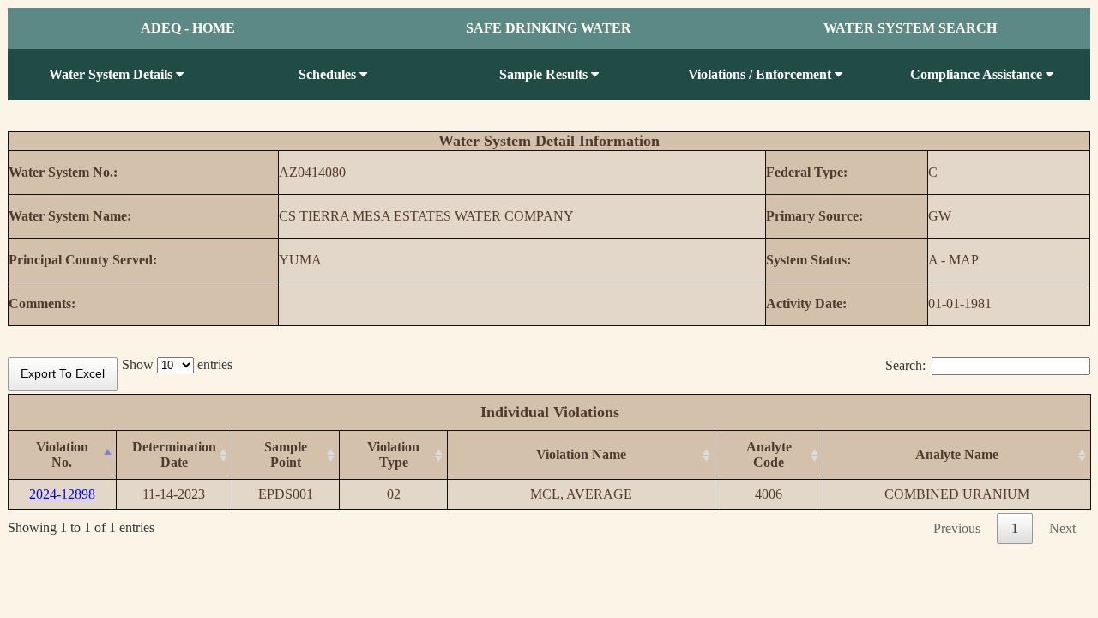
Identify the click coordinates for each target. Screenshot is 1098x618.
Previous (956, 528)
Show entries (177, 364)
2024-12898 (62, 494)
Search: (905, 365)
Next (1062, 528)
